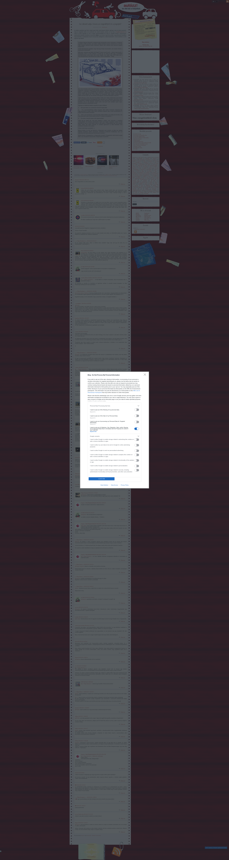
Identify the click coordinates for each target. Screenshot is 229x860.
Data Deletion (104, 485)
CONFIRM (101, 479)
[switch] (136, 410)
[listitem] (114, 406)
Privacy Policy (125, 485)
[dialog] (114, 430)
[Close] (145, 375)
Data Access (114, 485)
